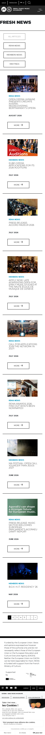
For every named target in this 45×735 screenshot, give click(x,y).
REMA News (14, 46)
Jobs (33, 688)
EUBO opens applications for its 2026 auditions (21, 165)
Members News (14, 55)
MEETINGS (14, 64)
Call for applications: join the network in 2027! (23, 346)
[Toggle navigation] (29, 2)
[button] (38, 10)
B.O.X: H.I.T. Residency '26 (23, 587)
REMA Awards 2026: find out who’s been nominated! (22, 405)
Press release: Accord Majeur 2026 (21, 224)
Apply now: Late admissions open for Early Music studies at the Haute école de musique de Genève (23, 284)
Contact (26, 688)
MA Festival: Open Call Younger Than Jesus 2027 (23, 465)
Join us (41, 688)
